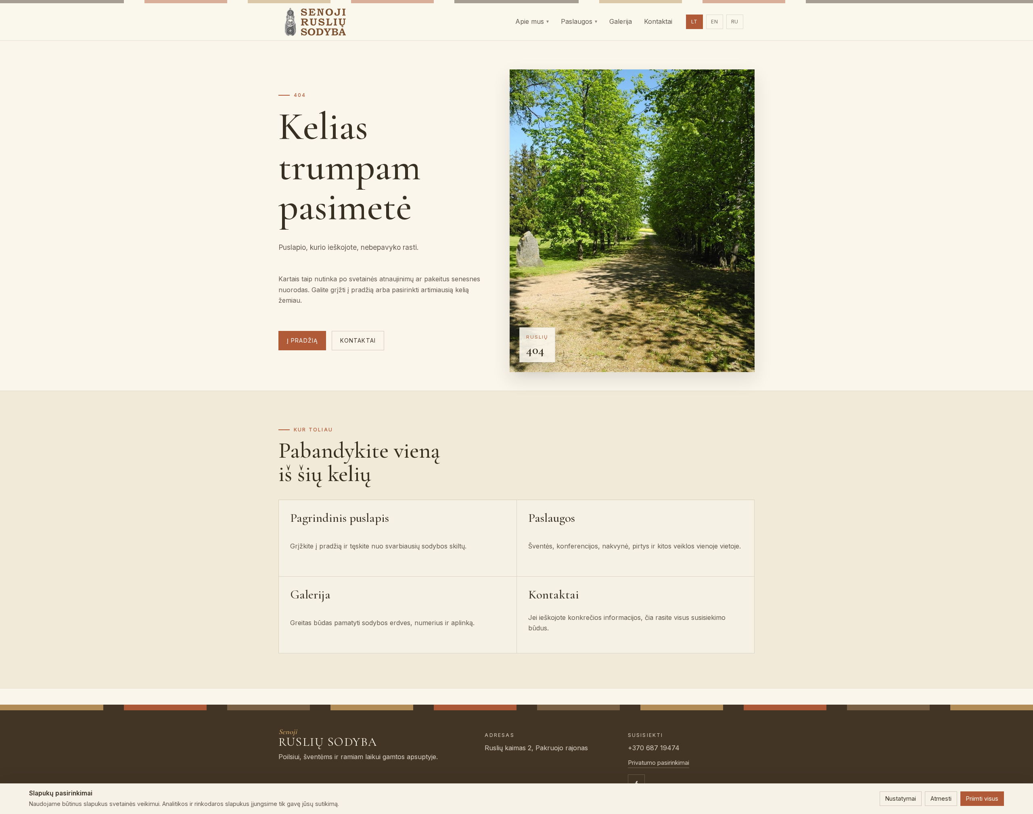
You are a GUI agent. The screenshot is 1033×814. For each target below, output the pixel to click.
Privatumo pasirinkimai (658, 762)
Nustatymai (900, 798)
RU (735, 22)
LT (694, 22)
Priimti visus (982, 798)
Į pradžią (302, 340)
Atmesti (941, 798)
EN (714, 22)
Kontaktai (358, 340)
